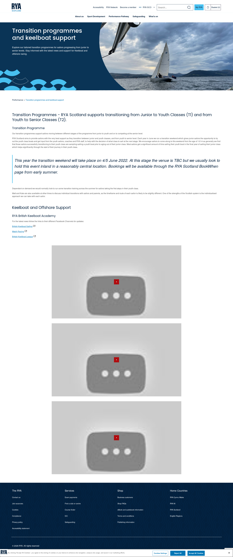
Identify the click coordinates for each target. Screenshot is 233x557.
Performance (17, 99)
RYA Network (112, 7)
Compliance (16, 516)
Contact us (16, 497)
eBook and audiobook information (130, 509)
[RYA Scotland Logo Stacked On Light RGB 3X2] (16, 7)
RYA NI (172, 503)
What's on (153, 16)
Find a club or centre (73, 503)
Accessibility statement (20, 528)
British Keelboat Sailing (22, 226)
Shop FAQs (121, 503)
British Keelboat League (22, 236)
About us (79, 16)
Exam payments (71, 497)
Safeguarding (139, 16)
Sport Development (96, 16)
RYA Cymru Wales (177, 497)
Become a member (128, 7)
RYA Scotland (175, 509)
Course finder (70, 509)
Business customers (125, 497)
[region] (116, 553)
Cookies (15, 509)
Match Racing (18, 231)
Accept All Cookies (196, 553)
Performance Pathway (119, 16)
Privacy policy (17, 522)
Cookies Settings (160, 553)
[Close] (229, 552)
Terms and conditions (125, 516)
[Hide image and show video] (116, 281)
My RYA (199, 7)
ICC (66, 516)
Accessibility (98, 7)
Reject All (178, 553)
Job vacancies (17, 503)
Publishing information (125, 522)
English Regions (176, 516)
